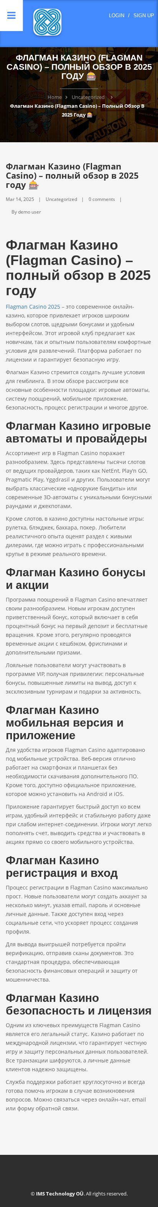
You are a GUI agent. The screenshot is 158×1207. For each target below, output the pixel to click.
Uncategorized (88, 97)
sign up (143, 15)
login (116, 15)
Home (55, 97)
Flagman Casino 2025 (33, 306)
